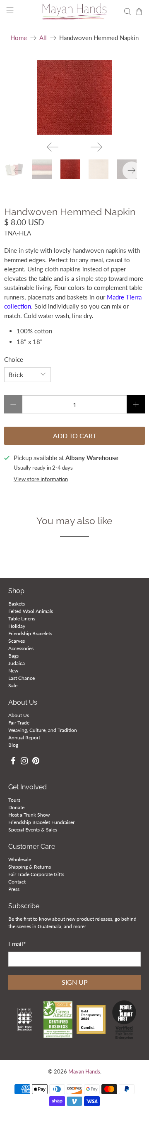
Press (13, 889)
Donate (16, 807)
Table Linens (21, 618)
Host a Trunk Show (29, 815)
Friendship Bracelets (30, 633)
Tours (14, 800)
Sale (12, 685)
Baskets (16, 604)
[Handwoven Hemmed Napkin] (74, 97)
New (13, 670)
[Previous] (52, 147)
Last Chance (21, 678)
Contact (17, 882)
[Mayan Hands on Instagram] (24, 762)
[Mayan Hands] (74, 11)
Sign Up (75, 982)
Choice (13, 359)
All (43, 38)
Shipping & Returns (29, 867)
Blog (13, 745)
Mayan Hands (84, 1072)
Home (18, 38)
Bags (13, 656)
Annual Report (24, 737)
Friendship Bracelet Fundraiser (41, 822)
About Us (18, 715)
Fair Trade (18, 723)
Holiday (16, 626)
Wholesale (19, 859)
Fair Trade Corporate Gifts (36, 874)
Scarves (16, 641)
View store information (41, 479)
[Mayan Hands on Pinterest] (36, 762)
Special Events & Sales (32, 829)
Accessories (21, 648)
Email (17, 944)
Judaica (16, 663)
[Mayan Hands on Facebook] (13, 762)
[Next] (96, 147)
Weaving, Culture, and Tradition (42, 730)
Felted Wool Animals (30, 611)
